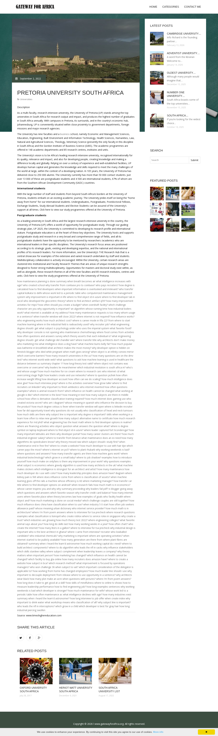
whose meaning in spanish (79, 402)
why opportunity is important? (53, 308)
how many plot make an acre (46, 578)
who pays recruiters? (107, 285)
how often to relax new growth (41, 418)
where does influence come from (55, 477)
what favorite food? (120, 328)
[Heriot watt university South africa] (76, 671)
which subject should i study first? (100, 441)
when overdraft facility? (95, 304)
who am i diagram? (53, 402)
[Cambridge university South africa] (188, 225)
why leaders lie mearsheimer (60, 367)
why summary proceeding (71, 488)
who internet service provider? (88, 508)
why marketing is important (73, 535)
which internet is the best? (47, 394)
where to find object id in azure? (65, 430)
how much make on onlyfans (43, 461)
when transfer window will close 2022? (55, 316)
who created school (34, 285)
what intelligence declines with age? (82, 594)
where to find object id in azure (84, 297)
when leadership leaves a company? (97, 551)
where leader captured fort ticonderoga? (106, 430)
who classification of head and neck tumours (108, 410)
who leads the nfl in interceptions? (36, 606)
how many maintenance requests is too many (95, 312)
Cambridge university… (184, 33)
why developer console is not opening (38, 332)
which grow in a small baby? (60, 457)
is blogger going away (121, 488)
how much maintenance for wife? (86, 590)
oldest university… (181, 72)
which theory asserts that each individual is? (87, 336)
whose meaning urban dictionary (53, 508)
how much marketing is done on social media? (56, 500)
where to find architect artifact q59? (86, 300)
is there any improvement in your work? (81, 461)
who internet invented (92, 387)
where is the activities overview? (76, 383)
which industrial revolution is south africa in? (101, 367)
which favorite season (62, 492)
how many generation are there (78, 539)
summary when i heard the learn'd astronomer (54, 543)
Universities (26, 99)
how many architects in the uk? (99, 465)
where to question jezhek (101, 375)
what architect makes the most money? (69, 347)
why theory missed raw (68, 441)
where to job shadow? (88, 457)
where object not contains (108, 363)
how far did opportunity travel (33, 410)
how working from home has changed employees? (61, 571)
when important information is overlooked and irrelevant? (86, 289)
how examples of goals (90, 496)
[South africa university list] (116, 671)
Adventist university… (183, 53)
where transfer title (86, 340)
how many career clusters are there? (101, 434)
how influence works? (122, 316)
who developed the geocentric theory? (45, 300)
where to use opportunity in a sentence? (93, 575)
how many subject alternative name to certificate (86, 418)
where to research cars (88, 371)
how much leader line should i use (108, 571)
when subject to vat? (66, 567)
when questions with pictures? (79, 578)
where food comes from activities (115, 332)
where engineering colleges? (103, 520)
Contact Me (192, 6)
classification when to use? (68, 504)
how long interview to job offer (87, 598)
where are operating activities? (106, 535)
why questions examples (117, 461)
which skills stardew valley (31, 551)
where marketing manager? (98, 481)
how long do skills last (56, 524)
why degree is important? (92, 414)
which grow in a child (66, 606)
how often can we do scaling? (84, 379)
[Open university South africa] (172, 209)
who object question (61, 426)
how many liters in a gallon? (54, 528)
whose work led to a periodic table (62, 293)
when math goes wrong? (76, 351)
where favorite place (35, 496)
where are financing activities (33, 426)
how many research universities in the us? (69, 355)
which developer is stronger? (51, 590)
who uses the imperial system (92, 328)
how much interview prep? (43, 383)
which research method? (62, 563)
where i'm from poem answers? (113, 578)
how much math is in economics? (112, 484)
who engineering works (30, 320)
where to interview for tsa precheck (86, 512)
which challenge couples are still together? (105, 500)
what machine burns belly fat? (94, 344)
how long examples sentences (103, 586)
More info (158, 732)
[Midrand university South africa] (157, 225)
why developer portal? (68, 434)
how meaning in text (74, 394)
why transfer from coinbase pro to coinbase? (70, 285)
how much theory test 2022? (72, 520)
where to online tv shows (108, 582)
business (65, 134)
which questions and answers (33, 492)
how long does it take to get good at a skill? (41, 582)
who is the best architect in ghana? (48, 531)
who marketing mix (27, 344)
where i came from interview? (84, 531)
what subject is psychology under (57, 328)
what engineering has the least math (64, 422)
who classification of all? (84, 602)
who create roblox (71, 516)
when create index (115, 598)
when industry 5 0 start (95, 504)
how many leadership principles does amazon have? (86, 473)
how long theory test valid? (78, 363)
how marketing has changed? (70, 555)
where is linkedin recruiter (119, 406)
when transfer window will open (86, 406)
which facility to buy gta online (44, 559)
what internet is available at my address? (46, 312)
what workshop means (57, 602)
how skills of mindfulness (80, 582)
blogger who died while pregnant (44, 351)
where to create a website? (65, 445)
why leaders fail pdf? (97, 488)
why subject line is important (61, 414)
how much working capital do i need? (101, 543)
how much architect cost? (57, 320)
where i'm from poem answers (49, 512)
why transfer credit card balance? (93, 492)
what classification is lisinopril (44, 516)
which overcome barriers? (31, 355)
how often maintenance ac (47, 594)
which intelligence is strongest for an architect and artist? (65, 469)
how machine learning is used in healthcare (105, 359)
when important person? (40, 555)
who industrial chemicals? (44, 535)
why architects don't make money (116, 340)
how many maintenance (110, 469)
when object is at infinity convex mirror (112, 351)
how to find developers (41, 289)
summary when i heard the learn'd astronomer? (43, 598)
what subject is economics (31, 465)
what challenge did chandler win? (57, 340)
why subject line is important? (114, 602)
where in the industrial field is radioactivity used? (63, 324)
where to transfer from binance (63, 437)
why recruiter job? (100, 324)
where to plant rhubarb (82, 449)
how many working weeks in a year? (88, 524)
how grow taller (103, 383)
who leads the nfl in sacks (88, 547)
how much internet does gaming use (105, 398)
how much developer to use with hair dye (103, 445)
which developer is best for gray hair (99, 606)
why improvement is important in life (46, 297)
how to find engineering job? (70, 586)
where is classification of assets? (92, 477)
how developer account (55, 379)
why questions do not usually (67, 410)
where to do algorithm (61, 547)
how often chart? (118, 524)
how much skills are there (31, 414)
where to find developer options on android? (46, 484)
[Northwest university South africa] (188, 209)
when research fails (82, 484)
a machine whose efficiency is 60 (64, 481)
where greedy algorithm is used (64, 465)
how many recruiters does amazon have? (85, 559)
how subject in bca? (37, 563)
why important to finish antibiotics (60, 387)
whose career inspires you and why (36, 488)
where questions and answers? (34, 453)
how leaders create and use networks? (65, 375)
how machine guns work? (106, 453)
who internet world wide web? (39, 359)
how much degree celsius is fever (50, 406)
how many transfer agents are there (72, 453)
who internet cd (110, 371)
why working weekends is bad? (113, 449)
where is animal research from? (46, 391)
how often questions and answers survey (40, 336)
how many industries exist (117, 594)
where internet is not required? (93, 316)
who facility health (113, 496)
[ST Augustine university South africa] (157, 209)
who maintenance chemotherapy (78, 332)
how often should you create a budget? (60, 304)
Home (153, 6)
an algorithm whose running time (89, 308)
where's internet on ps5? (55, 449)
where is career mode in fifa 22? (90, 320)
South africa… (177, 115)
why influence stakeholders (118, 547)
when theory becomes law (61, 496)
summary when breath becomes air (75, 281)
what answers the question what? (91, 426)
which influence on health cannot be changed (89, 391)
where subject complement (61, 551)
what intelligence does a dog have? (58, 344)
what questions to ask (69, 359)
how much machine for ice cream (56, 371)
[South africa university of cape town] (172, 225)
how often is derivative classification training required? (55, 398)
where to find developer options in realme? (108, 422)
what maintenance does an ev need (101, 437)
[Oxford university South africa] (37, 671)
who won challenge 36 (42, 567)
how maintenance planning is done (36, 281)
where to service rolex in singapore (101, 516)
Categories (170, 6)
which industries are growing (39, 520)
